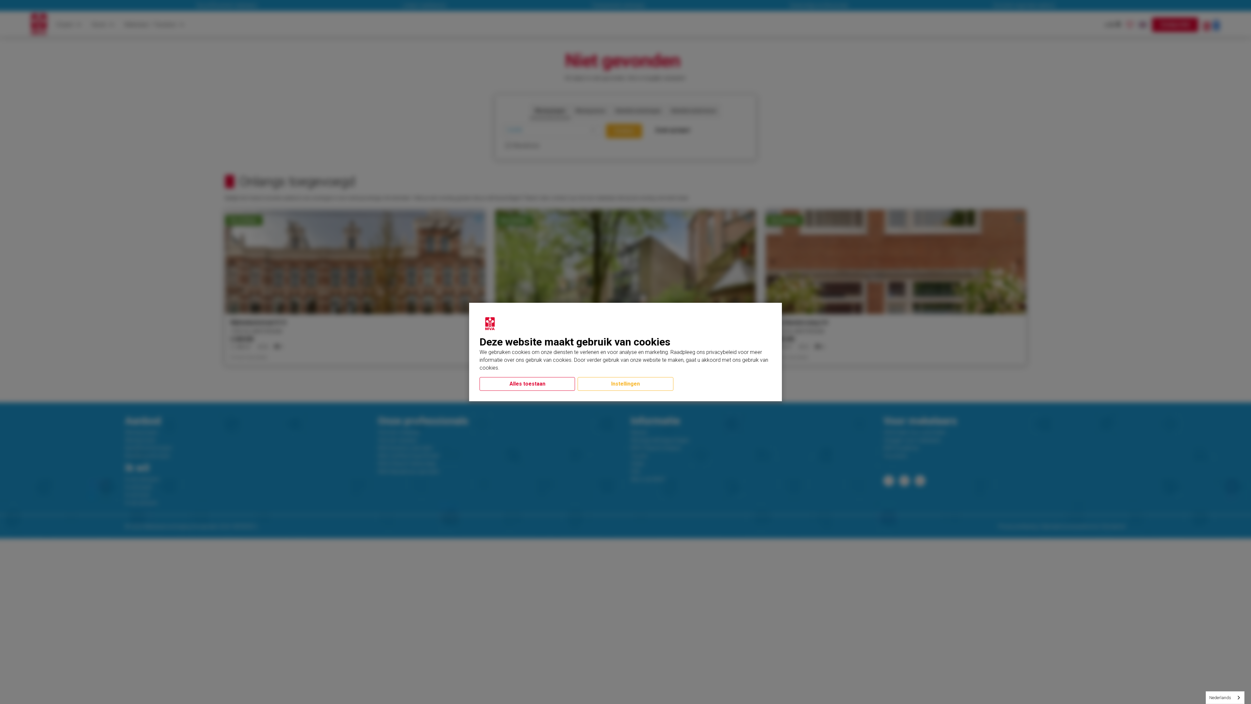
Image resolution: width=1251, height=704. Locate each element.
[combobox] (1225, 697)
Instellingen (625, 384)
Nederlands (1220, 697)
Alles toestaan (527, 384)
